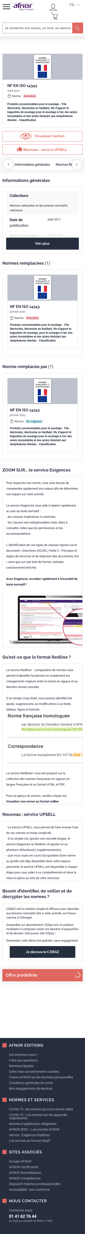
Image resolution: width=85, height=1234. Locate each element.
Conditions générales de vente (31, 1083)
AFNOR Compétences (25, 1178)
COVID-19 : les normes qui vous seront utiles (41, 1109)
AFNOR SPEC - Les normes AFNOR (34, 1129)
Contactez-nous (20, 1210)
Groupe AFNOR (20, 1161)
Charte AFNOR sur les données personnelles (41, 1077)
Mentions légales (21, 1066)
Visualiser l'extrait (49, 136)
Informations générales (32, 164)
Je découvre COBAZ (42, 952)
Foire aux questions (23, 1060)
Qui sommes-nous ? (23, 1055)
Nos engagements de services (30, 1088)
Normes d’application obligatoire (32, 1124)
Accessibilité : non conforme (29, 1189)
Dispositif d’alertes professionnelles (34, 1184)
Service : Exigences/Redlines (29, 1135)
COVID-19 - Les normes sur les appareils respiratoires (38, 1116)
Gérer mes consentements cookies (34, 1071)
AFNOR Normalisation (25, 1173)
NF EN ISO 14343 (25, 306)
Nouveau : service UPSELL (42, 149)
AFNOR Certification (23, 1167)
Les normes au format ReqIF (30, 1141)
